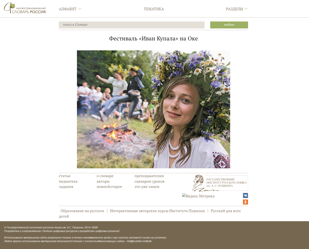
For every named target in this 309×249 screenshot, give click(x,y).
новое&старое (109, 186)
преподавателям (149, 175)
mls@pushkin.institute (139, 241)
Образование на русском (82, 210)
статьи (64, 175)
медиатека (68, 181)
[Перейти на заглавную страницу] (25, 7)
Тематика (154, 8)
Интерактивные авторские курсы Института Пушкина (157, 210)
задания (66, 186)
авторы (103, 181)
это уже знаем (147, 186)
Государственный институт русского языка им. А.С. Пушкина (45, 227)
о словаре (105, 175)
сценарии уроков (150, 181)
